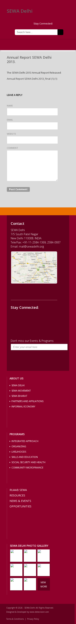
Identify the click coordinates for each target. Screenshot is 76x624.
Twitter (57, 24)
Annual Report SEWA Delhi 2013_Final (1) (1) (32, 78)
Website (11, 133)
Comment (12, 147)
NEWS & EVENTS (20, 501)
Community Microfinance (27, 467)
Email (10, 119)
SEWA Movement (21, 390)
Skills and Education (24, 457)
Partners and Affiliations (27, 401)
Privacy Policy (33, 619)
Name (10, 105)
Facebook (63, 24)
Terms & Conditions (15, 619)
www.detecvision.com (39, 611)
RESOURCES (17, 495)
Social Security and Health (28, 462)
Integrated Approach (24, 441)
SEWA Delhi (20, 11)
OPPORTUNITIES (20, 506)
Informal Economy (23, 406)
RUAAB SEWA (18, 490)
